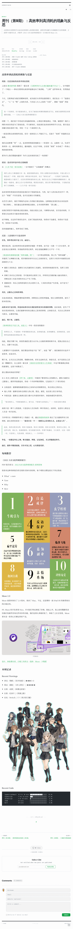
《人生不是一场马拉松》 (13, 167)
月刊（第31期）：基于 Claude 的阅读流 (14, 67)
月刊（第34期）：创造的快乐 (10, 59)
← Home (4, 923)
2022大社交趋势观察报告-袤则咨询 (28, 464)
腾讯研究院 (12, 85)
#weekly (14, 51)
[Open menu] (70, 5)
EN (70, 9)
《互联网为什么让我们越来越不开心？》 (45, 85)
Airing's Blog (6, 5)
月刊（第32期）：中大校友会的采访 (12, 64)
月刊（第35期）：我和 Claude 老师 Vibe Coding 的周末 (19, 57)
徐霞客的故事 (44, 417)
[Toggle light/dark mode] (69, 925)
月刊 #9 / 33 (37, 42)
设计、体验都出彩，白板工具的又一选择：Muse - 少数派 (24, 661)
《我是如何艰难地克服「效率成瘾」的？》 (18, 255)
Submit (66, 915)
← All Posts (42, 55)
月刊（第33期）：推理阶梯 (9, 62)
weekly (4, 16)
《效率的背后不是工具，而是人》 (15, 325)
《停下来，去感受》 (26, 378)
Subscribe (50, 866)
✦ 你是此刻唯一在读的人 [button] (36, 852)
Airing (21, 51)
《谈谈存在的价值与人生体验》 (41, 363)
